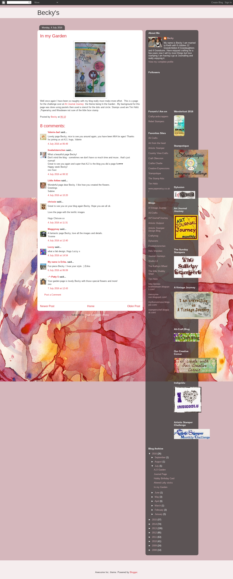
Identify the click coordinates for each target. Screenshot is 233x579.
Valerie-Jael (54, 132)
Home (90, 306)
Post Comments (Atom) (97, 315)
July (157, 466)
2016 (154, 453)
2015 (154, 519)
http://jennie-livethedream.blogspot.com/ (158, 287)
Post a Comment (52, 294)
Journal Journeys (156, 256)
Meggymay (53, 229)
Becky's (48, 12)
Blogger (133, 572)
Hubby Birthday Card (164, 478)
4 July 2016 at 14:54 (58, 255)
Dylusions (153, 241)
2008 (154, 550)
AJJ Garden (160, 469)
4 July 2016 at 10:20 (58, 195)
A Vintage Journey (157, 208)
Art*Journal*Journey (158, 218)
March (158, 505)
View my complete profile (160, 61)
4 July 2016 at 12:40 (58, 240)
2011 (154, 537)
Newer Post (47, 306)
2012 (154, 532)
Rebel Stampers (156, 121)
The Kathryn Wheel (157, 266)
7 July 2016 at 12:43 (58, 288)
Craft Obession (155, 158)
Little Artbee (54, 180)
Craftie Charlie (155, 163)
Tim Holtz (153, 183)
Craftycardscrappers (158, 116)
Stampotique (154, 173)
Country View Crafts (158, 153)
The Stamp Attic (156, 178)
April (157, 501)
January (159, 514)
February (159, 510)
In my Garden (160, 487)
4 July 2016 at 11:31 (58, 222)
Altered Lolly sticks (163, 482)
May (157, 497)
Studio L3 (153, 261)
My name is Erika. (57, 262)
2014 (154, 524)
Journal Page (160, 474)
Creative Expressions (159, 168)
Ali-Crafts (153, 213)
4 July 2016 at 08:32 (58, 174)
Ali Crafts (153, 138)
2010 (154, 541)
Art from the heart (157, 143)
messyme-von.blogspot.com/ (157, 295)
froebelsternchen (56, 150)
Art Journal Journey (74, 104)
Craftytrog (153, 235)
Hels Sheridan (155, 251)
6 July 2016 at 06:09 (58, 270)
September (160, 457)
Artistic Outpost (156, 223)
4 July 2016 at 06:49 (58, 144)
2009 (154, 545)
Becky (170, 38)
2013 (154, 528)
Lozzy (51, 247)
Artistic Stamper (156, 148)
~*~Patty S (53, 276)
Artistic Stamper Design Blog (156, 229)
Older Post (133, 306)
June (157, 492)
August (158, 461)
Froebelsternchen (156, 246)
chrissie (52, 201)
